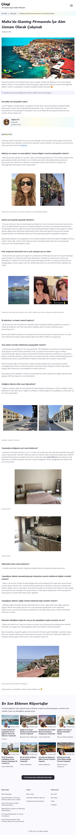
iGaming (24, 145)
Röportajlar (13, 13)
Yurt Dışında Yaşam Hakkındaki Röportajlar (38, 777)
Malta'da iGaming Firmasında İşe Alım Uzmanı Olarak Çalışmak (37, 13)
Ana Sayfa (4, 13)
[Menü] (71, 5)
